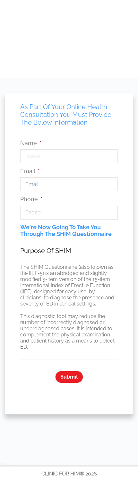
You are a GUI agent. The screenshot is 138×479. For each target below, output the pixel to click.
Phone (31, 199)
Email (30, 171)
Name (30, 143)
